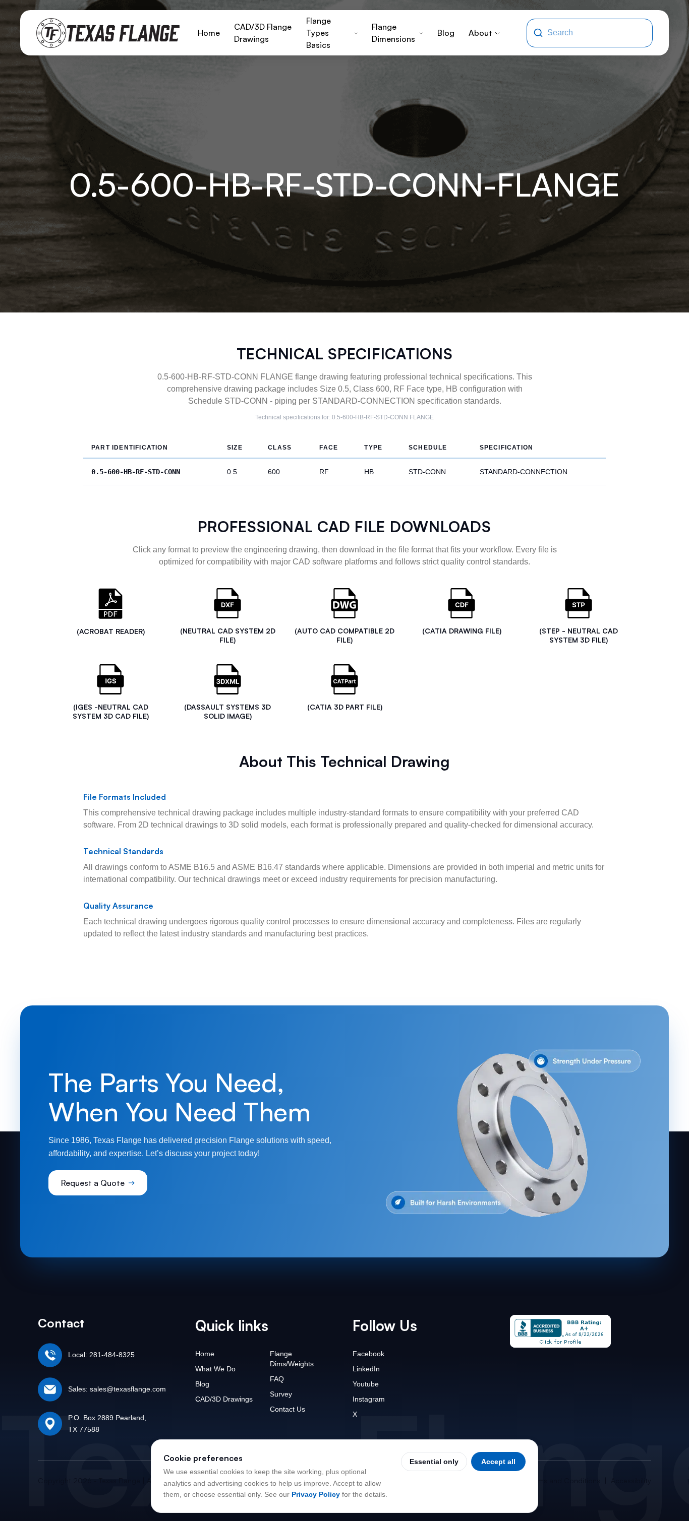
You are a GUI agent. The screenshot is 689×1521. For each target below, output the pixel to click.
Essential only (434, 1461)
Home (209, 33)
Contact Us (287, 1409)
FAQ (277, 1379)
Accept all (498, 1461)
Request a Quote (93, 1183)
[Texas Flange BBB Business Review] (560, 1331)
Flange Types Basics (318, 33)
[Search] (538, 33)
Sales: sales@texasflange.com (117, 1389)
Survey (281, 1394)
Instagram (369, 1399)
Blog (445, 33)
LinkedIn (366, 1369)
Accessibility (631, 1480)
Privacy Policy (316, 1494)
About (480, 33)
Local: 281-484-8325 (101, 1355)
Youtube (366, 1384)
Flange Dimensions (393, 33)
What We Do (215, 1369)
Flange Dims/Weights (292, 1359)
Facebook (368, 1354)
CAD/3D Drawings (224, 1399)
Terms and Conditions (564, 1480)
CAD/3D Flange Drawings (263, 33)
